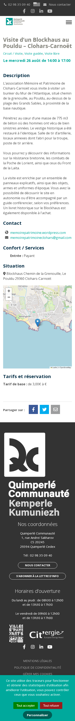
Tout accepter (25, 705)
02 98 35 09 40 (41, 555)
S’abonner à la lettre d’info (37, 576)
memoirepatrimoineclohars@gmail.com (40, 237)
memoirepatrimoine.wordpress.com (38, 232)
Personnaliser (37, 715)
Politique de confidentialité (37, 667)
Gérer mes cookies (37, 674)
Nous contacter (59, 4)
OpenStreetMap (65, 367)
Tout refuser (51, 705)
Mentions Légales (37, 661)
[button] (37, 322)
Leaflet (54, 367)
